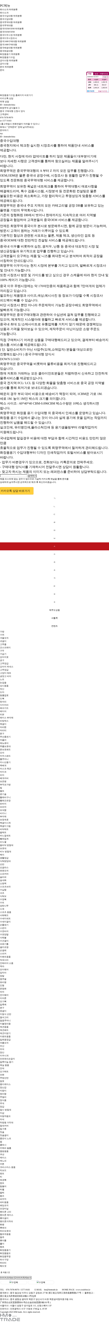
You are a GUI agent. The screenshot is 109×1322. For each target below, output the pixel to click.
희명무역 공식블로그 (10, 108)
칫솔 (2, 1132)
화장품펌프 (5, 1253)
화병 (2, 1224)
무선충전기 (5, 737)
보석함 (3, 810)
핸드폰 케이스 (6, 1215)
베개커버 (4, 778)
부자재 (3, 816)
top (1, 133)
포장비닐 (4, 1208)
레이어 (3, 711)
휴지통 (3, 1240)
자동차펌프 (5, 1116)
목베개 (3, 765)
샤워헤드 (4, 915)
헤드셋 (3, 1266)
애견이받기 (5, 1033)
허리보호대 (5, 1231)
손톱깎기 (4, 925)
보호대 (3, 848)
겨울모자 (4, 638)
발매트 (3, 832)
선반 (2, 864)
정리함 (3, 1094)
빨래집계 (4, 839)
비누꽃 (3, 842)
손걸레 (3, 950)
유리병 (3, 982)
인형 (2, 985)
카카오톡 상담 (6, 98)
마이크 (3, 772)
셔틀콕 (54, 618)
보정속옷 (4, 820)
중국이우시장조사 (8, 38)
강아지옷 (4, 657)
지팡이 (3, 1091)
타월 (2, 1189)
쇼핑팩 (3, 883)
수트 (2, 902)
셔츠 (2, 893)
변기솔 (3, 794)
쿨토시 (3, 1145)
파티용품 (4, 1202)
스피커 (3, 953)
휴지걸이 (4, 1218)
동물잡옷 (4, 695)
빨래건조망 (5, 800)
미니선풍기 (5, 762)
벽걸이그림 (5, 826)
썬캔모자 (4, 871)
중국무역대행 (6, 22)
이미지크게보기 (7, 1277)
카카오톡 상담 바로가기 (15, 490)
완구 (2, 1008)
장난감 (3, 1087)
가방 (2, 631)
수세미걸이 (5, 922)
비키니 (3, 813)
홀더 (2, 1244)
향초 (2, 1247)
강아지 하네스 (6, 667)
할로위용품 (5, 1234)
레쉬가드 (4, 708)
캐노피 (3, 1161)
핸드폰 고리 (5, 1212)
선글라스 (4, 867)
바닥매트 (4, 829)
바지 (2, 775)
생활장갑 (4, 858)
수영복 (3, 899)
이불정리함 (5, 1024)
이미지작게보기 (23, 1277)
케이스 (3, 1157)
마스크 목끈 (5, 769)
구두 (2, 651)
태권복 (3, 1180)
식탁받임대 (5, 861)
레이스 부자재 (6, 718)
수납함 (3, 890)
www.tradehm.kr (83, 1290)
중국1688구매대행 (8, 41)
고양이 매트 (5, 673)
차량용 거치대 (6, 1122)
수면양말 (4, 934)
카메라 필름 (5, 1148)
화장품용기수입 (7, 57)
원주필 (3, 979)
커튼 (2, 1164)
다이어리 (4, 705)
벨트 (2, 791)
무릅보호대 (5, 746)
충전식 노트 (5, 1138)
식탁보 (3, 896)
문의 (2, 67)
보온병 (3, 781)
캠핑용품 (4, 1151)
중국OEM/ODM (7, 28)
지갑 (2, 1113)
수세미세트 (5, 918)
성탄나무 (4, 906)
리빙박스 (4, 721)
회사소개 (4, 9)
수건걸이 (4, 941)
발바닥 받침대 (6, 845)
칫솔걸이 (4, 1135)
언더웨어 (4, 969)
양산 (2, 1052)
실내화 (3, 880)
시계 (2, 909)
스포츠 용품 (5, 912)
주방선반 (4, 1078)
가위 (2, 635)
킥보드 (3, 1170)
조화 (2, 1075)
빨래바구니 (5, 797)
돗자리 (3, 702)
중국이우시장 (6, 35)
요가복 (3, 1001)
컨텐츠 (54, 626)
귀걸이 (3, 641)
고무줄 (3, 644)
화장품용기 (5, 54)
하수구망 (4, 1260)
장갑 (2, 1106)
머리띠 (3, 730)
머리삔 (3, 727)
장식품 (3, 1100)
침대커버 (4, 1126)
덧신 (2, 689)
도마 (2, 692)
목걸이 (3, 724)
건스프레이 (5, 647)
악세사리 (4, 960)
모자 (2, 753)
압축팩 (3, 1004)
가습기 (3, 654)
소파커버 (4, 874)
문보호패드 (5, 749)
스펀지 (3, 928)
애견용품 (4, 1027)
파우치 (3, 1199)
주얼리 (3, 1097)
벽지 (2, 855)
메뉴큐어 (4, 743)
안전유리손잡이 (7, 1059)
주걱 (2, 1103)
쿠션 (2, 1154)
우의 (2, 1049)
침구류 (3, 1129)
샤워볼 (3, 938)
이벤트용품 (5, 957)
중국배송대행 (6, 48)
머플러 (3, 740)
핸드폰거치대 (6, 1221)
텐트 (2, 1173)
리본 (2, 714)
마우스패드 (5, 756)
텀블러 (3, 1186)
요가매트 (4, 1071)
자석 (2, 1119)
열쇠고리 (4, 1017)
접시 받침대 (5, 1110)
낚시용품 (4, 686)
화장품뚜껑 (5, 1256)
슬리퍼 (3, 877)
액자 (2, 966)
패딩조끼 (4, 1205)
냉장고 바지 (5, 676)
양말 (2, 976)
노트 (2, 679)
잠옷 (2, 1081)
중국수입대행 (6, 16)
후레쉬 (3, 1228)
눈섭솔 (3, 682)
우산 (2, 1046)
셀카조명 (4, 947)
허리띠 (3, 1263)
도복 (2, 698)
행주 (2, 1237)
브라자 (3, 807)
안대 (2, 1068)
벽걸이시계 (5, 823)
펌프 (2, 1196)
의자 (2, 992)
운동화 (3, 989)
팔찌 (2, 1193)
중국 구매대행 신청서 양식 (12, 111)
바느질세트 (5, 835)
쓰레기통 (4, 944)
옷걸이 (3, 1011)
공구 (2, 660)
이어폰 (3, 998)
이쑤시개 (4, 1055)
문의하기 (4, 130)
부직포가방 (5, 784)
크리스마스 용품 (7, 1167)
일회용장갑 (5, 1040)
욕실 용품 (4, 1065)
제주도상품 (54, 610)
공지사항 (4, 60)
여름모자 (4, 1043)
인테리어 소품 (6, 963)
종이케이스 (5, 1084)
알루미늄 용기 (6, 1062)
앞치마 (3, 973)
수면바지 (4, 931)
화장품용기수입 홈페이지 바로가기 (16, 95)
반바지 (3, 804)
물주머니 (4, 759)
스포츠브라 (5, 886)
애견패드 (4, 1030)
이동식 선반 (5, 1014)
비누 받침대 (5, 851)
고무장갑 (4, 663)
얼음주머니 (5, 1020)
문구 (2, 733)
